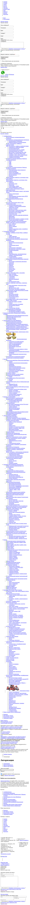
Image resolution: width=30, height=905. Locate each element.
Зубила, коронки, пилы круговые (17, 608)
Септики (11, 469)
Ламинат (11, 265)
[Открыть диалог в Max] (6, 74)
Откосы (11, 303)
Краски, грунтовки (13, 390)
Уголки (10, 306)
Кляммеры (11, 364)
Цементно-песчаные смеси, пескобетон (18, 228)
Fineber (10, 376)
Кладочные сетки (13, 183)
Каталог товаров (4, 133)
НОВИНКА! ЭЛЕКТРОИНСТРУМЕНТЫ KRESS (13, 738)
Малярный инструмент (14, 627)
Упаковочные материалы (15, 671)
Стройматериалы (7, 791)
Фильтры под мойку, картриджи (16, 537)
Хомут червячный (13, 583)
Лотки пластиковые (13, 172)
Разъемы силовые (13, 463)
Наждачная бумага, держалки (16, 615)
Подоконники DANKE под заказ (17, 311)
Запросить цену (13, 902)
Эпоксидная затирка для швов (16, 220)
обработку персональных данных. (17, 48)
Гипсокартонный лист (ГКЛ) (16, 151)
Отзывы (5, 3)
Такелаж (11, 670)
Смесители (11, 521)
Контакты (5, 14)
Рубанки (11, 704)
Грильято (11, 292)
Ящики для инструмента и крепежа (17, 632)
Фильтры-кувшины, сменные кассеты (18, 538)
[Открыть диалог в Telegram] (11, 74)
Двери (10, 235)
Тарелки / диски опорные (15, 625)
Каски (10, 650)
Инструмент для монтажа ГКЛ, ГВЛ (17, 152)
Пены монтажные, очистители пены (17, 285)
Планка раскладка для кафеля (16, 304)
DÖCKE (11, 379)
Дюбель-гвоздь (12, 559)
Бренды (5, 6)
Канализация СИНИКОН (15, 487)
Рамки (10, 441)
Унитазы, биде (12, 522)
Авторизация (6, 763)
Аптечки (11, 646)
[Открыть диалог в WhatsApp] (3, 74)
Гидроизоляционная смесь (15, 205)
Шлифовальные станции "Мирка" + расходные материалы (17, 683)
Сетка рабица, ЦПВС (14, 186)
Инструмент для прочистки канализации (18, 485)
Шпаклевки (12, 216)
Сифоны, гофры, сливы (14, 489)
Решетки (11, 176)
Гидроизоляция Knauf (14, 148)
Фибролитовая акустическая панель (17, 142)
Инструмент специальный (15, 680)
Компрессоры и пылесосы (15, 695)
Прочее (10, 618)
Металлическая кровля (14, 408)
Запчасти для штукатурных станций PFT (18, 679)
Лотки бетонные (13, 171)
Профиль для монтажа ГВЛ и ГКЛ (17, 153)
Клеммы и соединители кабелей (16, 426)
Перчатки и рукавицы (14, 654)
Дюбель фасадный (13, 558)
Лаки (10, 246)
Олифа (10, 251)
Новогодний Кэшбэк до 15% (7, 748)
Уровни (11, 600)
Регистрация (6, 19)
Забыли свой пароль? (8, 766)
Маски (10, 638)
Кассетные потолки (13, 294)
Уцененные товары (7, 718)
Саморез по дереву (13, 568)
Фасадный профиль (13, 371)
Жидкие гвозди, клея (14, 287)
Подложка (11, 270)
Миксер (11, 699)
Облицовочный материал (15, 366)
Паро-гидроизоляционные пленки (17, 367)
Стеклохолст (12, 277)
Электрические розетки (14, 443)
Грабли (10, 662)
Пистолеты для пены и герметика (17, 289)
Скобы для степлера (13, 621)
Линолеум (11, 266)
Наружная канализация (14, 488)
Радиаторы (11, 503)
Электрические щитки (14, 454)
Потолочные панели (14, 296)
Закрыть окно (4, 67)
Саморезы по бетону (14, 572)
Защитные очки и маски (14, 649)
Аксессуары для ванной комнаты (17, 512)
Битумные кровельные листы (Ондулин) (18, 404)
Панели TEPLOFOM (14, 345)
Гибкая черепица (13, 406)
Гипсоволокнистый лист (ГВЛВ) (16, 149)
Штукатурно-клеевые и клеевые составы (18, 218)
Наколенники (12, 651)
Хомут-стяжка (12, 585)
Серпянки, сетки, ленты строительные (18, 154)
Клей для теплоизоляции (15, 344)
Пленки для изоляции (14, 409)
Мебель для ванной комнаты (16, 517)
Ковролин (11, 264)
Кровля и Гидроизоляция (9, 799)
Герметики (11, 286)
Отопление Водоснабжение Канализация (13, 802)
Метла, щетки (12, 666)
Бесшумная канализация (15, 483)
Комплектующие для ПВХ (15, 301)
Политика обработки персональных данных (21, 850)
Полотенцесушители (14, 518)
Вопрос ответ (6, 9)
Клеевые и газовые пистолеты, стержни (18, 694)
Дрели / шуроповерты (14, 692)
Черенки (11, 672)
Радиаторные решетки (14, 305)
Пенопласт (11, 347)
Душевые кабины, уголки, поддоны (17, 516)
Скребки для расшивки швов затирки (18, 633)
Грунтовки (11, 241)
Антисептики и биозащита (15, 247)
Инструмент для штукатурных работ (17, 210)
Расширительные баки (14, 504)
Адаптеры (11, 459)
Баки (10, 468)
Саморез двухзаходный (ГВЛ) (16, 567)
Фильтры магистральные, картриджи (18, 536)
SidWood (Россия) (13, 384)
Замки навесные (13, 236)
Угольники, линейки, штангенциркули (18, 598)
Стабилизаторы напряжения (15, 455)
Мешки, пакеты (12, 613)
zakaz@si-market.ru (24, 840)
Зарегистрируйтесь (5, 780)
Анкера (10, 361)
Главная (5, 1)
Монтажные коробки (14, 429)
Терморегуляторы (13, 529)
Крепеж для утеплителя (14, 391)
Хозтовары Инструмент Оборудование (12, 804)
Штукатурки (12, 217)
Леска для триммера (13, 664)
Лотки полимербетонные (15, 173)
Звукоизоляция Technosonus (15, 141)
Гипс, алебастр (12, 223)
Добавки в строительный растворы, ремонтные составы (17, 207)
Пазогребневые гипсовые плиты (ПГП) (18, 196)
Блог (4, 10)
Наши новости (4, 720)
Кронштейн (12, 365)
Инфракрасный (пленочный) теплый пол (19, 526)
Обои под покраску (13, 275)
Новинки (5, 714)
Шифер (10, 410)
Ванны (10, 513)
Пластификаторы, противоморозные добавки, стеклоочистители (17, 254)
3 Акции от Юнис (5, 733)
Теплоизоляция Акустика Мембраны (12, 797)
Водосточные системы (14, 405)
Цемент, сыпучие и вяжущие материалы (18, 215)
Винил (10, 260)
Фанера (10, 166)
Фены (10, 705)
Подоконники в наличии (15, 310)
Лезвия (10, 612)
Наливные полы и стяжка (15, 212)
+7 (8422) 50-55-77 (5, 863)
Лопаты (11, 665)
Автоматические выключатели (16, 453)
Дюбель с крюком (13, 557)
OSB (10, 162)
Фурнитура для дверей (14, 237)
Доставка (5, 8)
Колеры (11, 252)
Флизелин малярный (14, 279)
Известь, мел (12, 225)
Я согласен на (14, 48)
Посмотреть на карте (6, 853)
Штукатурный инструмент (15, 631)
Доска (10, 201)
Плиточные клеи (13, 213)
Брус (10, 200)
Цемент (11, 227)
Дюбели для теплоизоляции (15, 342)
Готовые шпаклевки (13, 250)
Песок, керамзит (13, 226)
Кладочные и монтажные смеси (16, 211)
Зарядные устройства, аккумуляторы (17, 693)
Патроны (11, 462)
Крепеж (5, 803)
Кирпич (11, 195)
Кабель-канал (12, 425)
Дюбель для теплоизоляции (15, 554)
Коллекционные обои (14, 281)
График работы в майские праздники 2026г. (11, 728)
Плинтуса (11, 267)
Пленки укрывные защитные (16, 617)
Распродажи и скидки (8, 716)
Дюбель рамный (13, 556)
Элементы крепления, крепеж (16, 156)
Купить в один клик (16, 889)
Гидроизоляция (12, 256)
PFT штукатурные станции (15, 677)
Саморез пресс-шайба (14, 569)
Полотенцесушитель (14, 502)
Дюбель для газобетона (14, 552)
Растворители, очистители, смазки (17, 249)
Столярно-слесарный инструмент (17, 628)
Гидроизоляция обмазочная (15, 400)
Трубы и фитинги (13, 478)
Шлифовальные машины (15, 708)
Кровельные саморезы (14, 566)
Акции (5, 4)
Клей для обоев (12, 274)
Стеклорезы (12, 635)
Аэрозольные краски (14, 245)
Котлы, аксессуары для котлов (16, 500)
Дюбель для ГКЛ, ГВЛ (14, 553)
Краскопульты (12, 697)
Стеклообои (12, 276)
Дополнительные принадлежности (17, 170)
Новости (5, 11)
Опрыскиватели (13, 667)
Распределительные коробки (16, 430)
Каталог (5, 13)
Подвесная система (13, 295)
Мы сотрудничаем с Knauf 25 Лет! (9, 743)
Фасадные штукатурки (14, 395)
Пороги (11, 271)
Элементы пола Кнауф (14, 157)
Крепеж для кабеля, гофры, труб (16, 428)
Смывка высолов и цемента (15, 257)
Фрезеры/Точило (13, 707)
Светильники (12, 297)
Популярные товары (8, 715)
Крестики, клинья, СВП (14, 611)
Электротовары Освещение (9, 800)
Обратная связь (4, 862)
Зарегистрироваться (8, 764)
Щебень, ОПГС (12, 230)
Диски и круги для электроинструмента (18, 607)
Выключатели (12, 439)
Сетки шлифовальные (14, 620)
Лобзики (11, 698)
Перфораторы (12, 702)
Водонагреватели (13, 499)
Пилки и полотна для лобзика (16, 616)
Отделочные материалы (9, 793)
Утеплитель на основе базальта (16, 341)
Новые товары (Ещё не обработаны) (12, 805)
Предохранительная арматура (16, 477)
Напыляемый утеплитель (15, 346)
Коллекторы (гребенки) (14, 475)
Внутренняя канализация (15, 484)
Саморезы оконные (13, 571)
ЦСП (10, 161)
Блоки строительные (14, 193)
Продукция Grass (13, 669)
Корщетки (11, 610)
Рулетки (11, 597)
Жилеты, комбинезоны (14, 647)
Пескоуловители (13, 175)
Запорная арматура (13, 474)
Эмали (10, 244)
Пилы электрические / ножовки (16, 703)
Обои (10, 280)
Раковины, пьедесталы (14, 519)
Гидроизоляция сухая (14, 401)
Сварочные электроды (14, 640)
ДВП (10, 163)
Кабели (10, 424)
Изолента (11, 423)
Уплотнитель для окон (14, 308)
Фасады (5, 798)
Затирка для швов (13, 208)
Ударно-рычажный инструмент (16, 630)
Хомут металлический (14, 582)
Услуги (5, 5)
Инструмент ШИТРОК (14, 681)
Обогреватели (12, 700)
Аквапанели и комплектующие (16, 147)
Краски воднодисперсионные (16, 242)
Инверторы (11, 637)
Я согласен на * (14, 888)
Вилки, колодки (13, 460)
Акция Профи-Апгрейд (6, 723)
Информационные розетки (15, 440)
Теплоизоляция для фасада (15, 394)
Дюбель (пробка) (13, 551)
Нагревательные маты (14, 528)
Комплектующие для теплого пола (17, 527)
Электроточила (12, 709)
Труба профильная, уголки (15, 187)
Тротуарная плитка (13, 197)
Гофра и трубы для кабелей (15, 421)
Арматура (11, 182)
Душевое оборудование (14, 514)
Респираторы (12, 655)
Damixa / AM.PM (13, 511)
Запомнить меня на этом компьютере (11, 774)
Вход (4, 17)
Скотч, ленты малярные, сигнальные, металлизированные (18, 623)
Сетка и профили (13, 393)
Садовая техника (13, 710)
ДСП (10, 164)
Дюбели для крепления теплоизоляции (18, 362)
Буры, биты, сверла (13, 606)
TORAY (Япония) (13, 385)
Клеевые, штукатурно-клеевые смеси (18, 389)
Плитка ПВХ (12, 269)
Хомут (10, 581)
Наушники (11, 652)
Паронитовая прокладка (14, 369)
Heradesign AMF (13, 291)
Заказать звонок (4, 21)
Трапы (10, 490)
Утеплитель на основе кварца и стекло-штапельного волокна (18, 349)
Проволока (11, 185)
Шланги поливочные (14, 674)
